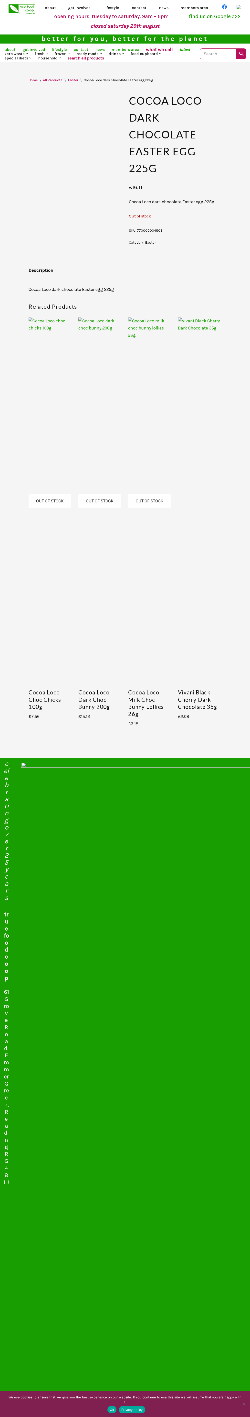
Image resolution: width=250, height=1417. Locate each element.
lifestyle (111, 7)
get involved (79, 7)
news (163, 7)
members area (194, 7)
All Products (52, 80)
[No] (243, 1404)
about (50, 7)
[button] (27, 54)
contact (139, 7)
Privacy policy (132, 1410)
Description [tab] (41, 270)
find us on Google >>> (214, 16)
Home (33, 80)
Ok (112, 1410)
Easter (73, 80)
